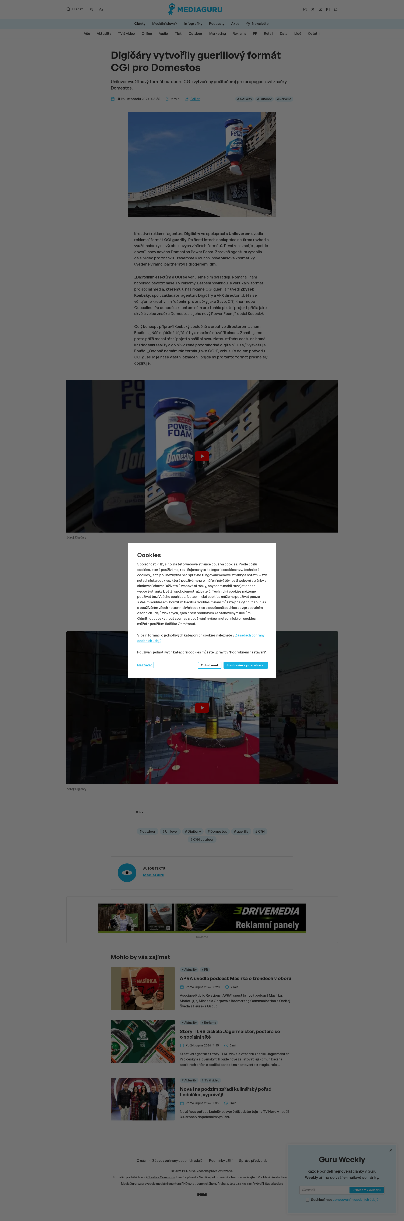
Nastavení (145, 665)
